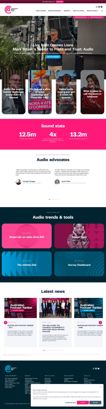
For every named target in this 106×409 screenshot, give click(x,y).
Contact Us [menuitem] (87, 381)
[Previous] (5, 322)
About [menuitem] (86, 378)
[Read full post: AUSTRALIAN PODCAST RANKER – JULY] (20, 308)
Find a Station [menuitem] (9, 384)
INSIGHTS (67, 10)
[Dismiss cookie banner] (100, 387)
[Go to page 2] (49, 199)
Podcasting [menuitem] (48, 381)
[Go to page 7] (56, 199)
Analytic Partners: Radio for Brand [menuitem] (32, 383)
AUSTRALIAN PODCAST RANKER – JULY (20, 326)
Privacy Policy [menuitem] (88, 383)
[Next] (100, 322)
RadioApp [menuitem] (47, 383)
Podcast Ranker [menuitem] (29, 381)
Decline (95, 402)
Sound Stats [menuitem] (8, 387)
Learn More (60, 1)
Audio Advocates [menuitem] (10, 386)
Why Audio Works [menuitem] (10, 380)
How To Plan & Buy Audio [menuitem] (12, 383)
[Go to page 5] (53, 199)
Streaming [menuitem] (47, 380)
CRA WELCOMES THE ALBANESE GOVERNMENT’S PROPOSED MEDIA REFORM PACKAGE (53, 328)
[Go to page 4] (52, 199)
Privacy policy (43, 393)
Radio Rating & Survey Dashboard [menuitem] (31, 379)
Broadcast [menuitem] (47, 378)
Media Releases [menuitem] (68, 378)
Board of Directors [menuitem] (89, 380)
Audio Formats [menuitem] (9, 381)
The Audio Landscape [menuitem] (11, 378)
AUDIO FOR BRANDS (54, 10)
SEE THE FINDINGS (53, 57)
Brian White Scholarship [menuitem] (71, 381)
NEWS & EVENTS (92, 10)
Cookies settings (70, 402)
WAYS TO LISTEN (78, 10)
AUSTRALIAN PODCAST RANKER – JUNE (90, 326)
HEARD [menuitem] (66, 380)
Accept (83, 402)
